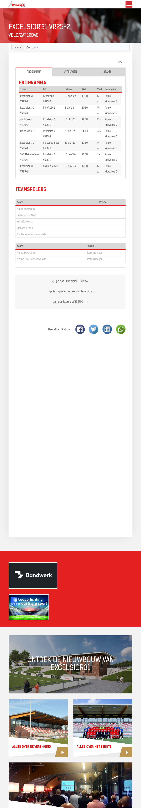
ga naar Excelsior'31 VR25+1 (72, 281)
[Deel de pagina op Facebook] (80, 329)
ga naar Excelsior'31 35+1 (68, 302)
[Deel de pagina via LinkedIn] (107, 329)
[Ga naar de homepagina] (17, 4)
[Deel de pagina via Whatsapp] (121, 329)
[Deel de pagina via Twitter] (93, 329)
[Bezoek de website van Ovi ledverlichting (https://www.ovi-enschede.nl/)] (70, 607)
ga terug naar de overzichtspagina (70, 291)
